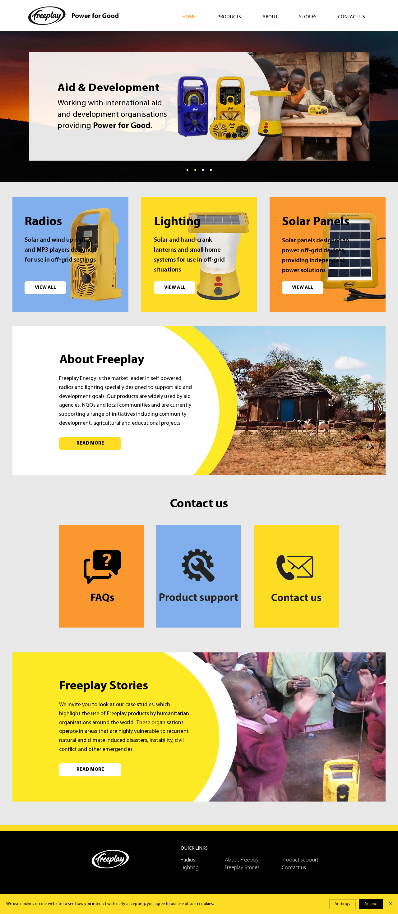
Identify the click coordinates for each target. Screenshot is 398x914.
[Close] (390, 904)
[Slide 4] (187, 170)
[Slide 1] (195, 170)
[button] (235, 17)
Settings (342, 904)
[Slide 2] (203, 170)
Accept (371, 904)
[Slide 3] (211, 170)
